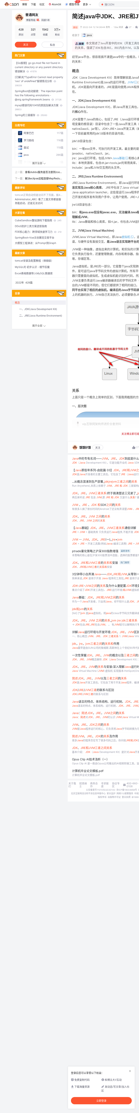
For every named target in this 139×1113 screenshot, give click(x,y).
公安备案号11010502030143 (100, 789)
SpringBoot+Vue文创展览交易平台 (34, 237)
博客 (24, 4)
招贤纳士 (83, 785)
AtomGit (56, 4)
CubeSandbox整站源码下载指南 (38, 220)
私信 (52, 44)
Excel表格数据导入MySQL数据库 (34, 273)
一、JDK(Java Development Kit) (38, 309)
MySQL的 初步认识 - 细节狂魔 (32, 266)
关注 (97, 447)
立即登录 (101, 1100)
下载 (33, 4)
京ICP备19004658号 (126, 789)
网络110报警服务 (125, 793)
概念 (17, 302)
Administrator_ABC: (26, 199)
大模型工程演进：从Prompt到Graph (35, 242)
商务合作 (94, 785)
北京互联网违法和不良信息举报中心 (88, 793)
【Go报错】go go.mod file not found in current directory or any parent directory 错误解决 (39, 67)
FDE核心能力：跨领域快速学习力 (38, 231)
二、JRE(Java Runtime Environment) (40, 315)
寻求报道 (105, 785)
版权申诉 (102, 797)
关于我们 (72, 785)
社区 (42, 4)
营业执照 (126, 797)
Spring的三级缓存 (31, 115)
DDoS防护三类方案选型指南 (31, 226)
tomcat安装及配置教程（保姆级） (34, 260)
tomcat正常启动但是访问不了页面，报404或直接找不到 (39, 194)
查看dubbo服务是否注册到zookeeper (44, 172)
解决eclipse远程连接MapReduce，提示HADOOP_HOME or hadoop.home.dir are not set (44, 179)
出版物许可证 (114, 797)
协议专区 (116, 785)
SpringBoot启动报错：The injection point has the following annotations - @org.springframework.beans (38, 95)
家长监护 (111, 793)
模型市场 (74, 4)
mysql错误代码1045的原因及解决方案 (37, 107)
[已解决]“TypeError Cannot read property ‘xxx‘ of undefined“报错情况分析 (39, 81)
